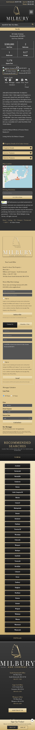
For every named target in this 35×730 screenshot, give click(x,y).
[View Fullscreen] (5, 174)
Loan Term (6, 391)
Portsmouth (27, 220)
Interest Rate (6, 415)
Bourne (17, 513)
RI (15, 220)
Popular (17, 638)
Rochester (17, 519)
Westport (17, 545)
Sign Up (12, 727)
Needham (17, 593)
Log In (22, 727)
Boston (17, 487)
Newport (19, 220)
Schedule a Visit (24, 324)
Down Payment (7, 409)
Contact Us (10, 324)
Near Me (17, 29)
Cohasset (17, 572)
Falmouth (17, 540)
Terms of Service (25, 381)
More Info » (6, 269)
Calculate (17, 422)
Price (4, 402)
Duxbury (17, 582)
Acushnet (17, 466)
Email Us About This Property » (12, 267)
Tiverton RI (17, 529)
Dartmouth (17, 471)
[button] (32, 24)
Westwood (17, 625)
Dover (17, 577)
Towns (17, 457)
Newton (17, 598)
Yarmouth (17, 561)
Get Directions (17, 197)
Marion (17, 497)
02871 (6, 222)
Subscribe (17, 314)
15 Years (15, 396)
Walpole (17, 609)
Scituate (17, 603)
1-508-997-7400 (11, 274)
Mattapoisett (17, 508)
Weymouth (17, 630)
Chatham (17, 524)
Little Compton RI (17, 492)
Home (4, 220)
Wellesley (17, 614)
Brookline (17, 566)
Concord (17, 503)
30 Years (7, 396)
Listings (10, 220)
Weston (17, 619)
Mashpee (17, 550)
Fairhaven (17, 482)
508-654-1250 (30, 2)
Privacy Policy (13, 310)
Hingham (17, 587)
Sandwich (17, 556)
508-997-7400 (18, 2)
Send (17, 378)
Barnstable (18, 476)
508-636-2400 (30, 4)
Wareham (17, 535)
